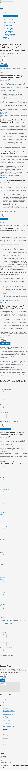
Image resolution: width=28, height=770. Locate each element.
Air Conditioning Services (10, 19)
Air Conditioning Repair (10, 22)
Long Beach (5, 737)
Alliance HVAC (13, 84)
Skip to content (3, 0)
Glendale (4, 741)
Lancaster (5, 740)
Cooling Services (8, 17)
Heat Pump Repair (9, 29)
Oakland (4, 734)
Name (1, 58)
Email (1, 59)
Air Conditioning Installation (11, 23)
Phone (1, 61)
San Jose (4, 732)
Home (1, 68)
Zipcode (2, 63)
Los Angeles (5, 735)
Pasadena (5, 743)
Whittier (4, 746)
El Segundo (5, 68)
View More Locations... (5, 750)
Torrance (4, 744)
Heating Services (8, 25)
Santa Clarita (5, 738)
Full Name (2, 674)
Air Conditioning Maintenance (11, 20)
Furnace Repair (8, 26)
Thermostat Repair (9, 32)
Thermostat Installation (10, 34)
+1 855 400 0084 (3, 374)
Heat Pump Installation (10, 31)
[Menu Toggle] (1, 8)
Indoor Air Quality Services (10, 35)
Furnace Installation (9, 28)
